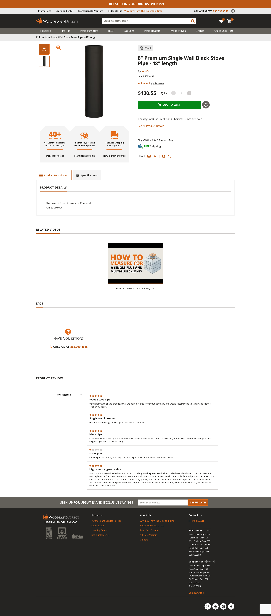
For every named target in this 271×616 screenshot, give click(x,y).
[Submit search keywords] (192, 21)
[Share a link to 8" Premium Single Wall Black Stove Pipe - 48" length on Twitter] (169, 156)
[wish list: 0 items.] (221, 21)
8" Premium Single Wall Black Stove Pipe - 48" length (66, 37)
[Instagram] (208, 606)
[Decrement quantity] (173, 93)
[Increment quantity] (189, 93)
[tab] (54, 175)
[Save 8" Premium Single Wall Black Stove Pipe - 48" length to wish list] (206, 104)
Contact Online (196, 592)
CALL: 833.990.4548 (55, 156)
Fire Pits (65, 30)
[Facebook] (231, 606)
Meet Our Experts (149, 530)
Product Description (56, 175)
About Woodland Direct (152, 525)
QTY (164, 93)
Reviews (159, 83)
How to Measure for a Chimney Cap (135, 288)
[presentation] (44, 61)
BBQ (111, 30)
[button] (233, 10)
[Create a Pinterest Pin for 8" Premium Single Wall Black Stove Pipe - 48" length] (163, 156)
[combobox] (149, 21)
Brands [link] (200, 30)
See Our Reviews (100, 534)
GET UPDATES (198, 502)
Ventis (145, 71)
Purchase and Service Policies (106, 520)
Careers (144, 539)
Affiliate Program (148, 534)
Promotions (44, 10)
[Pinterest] (224, 606)
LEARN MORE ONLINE (84, 156)
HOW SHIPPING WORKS (114, 156)
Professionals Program (90, 10)
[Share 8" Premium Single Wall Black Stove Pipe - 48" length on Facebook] (159, 156)
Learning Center (64, 10)
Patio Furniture (89, 30)
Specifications (89, 175)
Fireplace (45, 30)
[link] (223, 31)
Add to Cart (171, 104)
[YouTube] (216, 606)
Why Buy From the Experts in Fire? (157, 520)
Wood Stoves (178, 30)
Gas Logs (129, 30)
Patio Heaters (152, 30)
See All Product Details (151, 126)
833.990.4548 (79, 347)
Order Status (115, 10)
